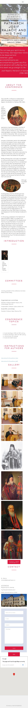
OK (23, 665)
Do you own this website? (8, 665)
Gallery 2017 (14, 562)
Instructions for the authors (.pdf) (9, 361)
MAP (14, 654)
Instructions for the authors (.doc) (9, 358)
